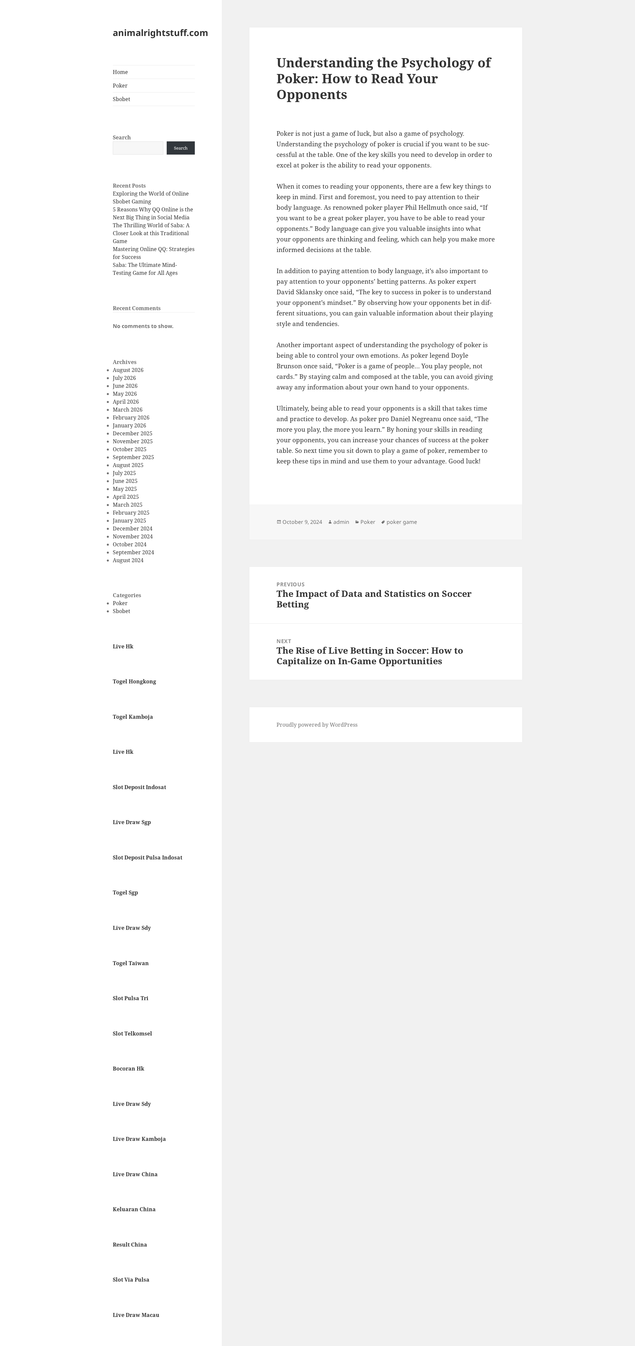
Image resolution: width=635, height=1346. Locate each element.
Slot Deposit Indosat (139, 787)
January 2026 (129, 425)
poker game (402, 522)
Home (120, 72)
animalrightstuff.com (160, 32)
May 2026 (125, 393)
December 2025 (132, 433)
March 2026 (128, 409)
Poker (120, 85)
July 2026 (124, 378)
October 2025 (130, 449)
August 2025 (128, 465)
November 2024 (133, 536)
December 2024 (132, 528)
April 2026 (126, 401)
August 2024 (128, 560)
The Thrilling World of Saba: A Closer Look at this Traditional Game (151, 233)
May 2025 (125, 488)
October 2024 (130, 544)
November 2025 (133, 441)
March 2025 (128, 504)
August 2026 (128, 370)
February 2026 (131, 417)
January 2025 (129, 520)
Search (122, 137)
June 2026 (125, 385)
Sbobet (121, 99)
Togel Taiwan (131, 963)
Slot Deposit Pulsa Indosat (147, 857)
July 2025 (124, 473)
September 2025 (133, 457)
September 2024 (133, 552)
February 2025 (131, 512)
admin (341, 522)
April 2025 (126, 496)
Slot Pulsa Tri (130, 998)
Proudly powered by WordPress (317, 724)
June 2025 (125, 481)
